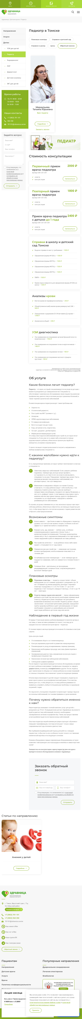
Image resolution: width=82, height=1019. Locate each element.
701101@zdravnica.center (16, 124)
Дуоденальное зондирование (56, 967)
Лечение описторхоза (53, 972)
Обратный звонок (67, 46)
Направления (9, 31)
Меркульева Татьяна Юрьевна (43, 108)
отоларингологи (54, 668)
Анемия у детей (21, 857)
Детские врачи (8, 972)
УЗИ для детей (13, 48)
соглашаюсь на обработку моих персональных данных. (15, 178)
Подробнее (8, 1004)
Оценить (63, 989)
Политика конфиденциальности (16, 985)
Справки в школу (38, 46)
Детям (6, 43)
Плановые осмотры (39, 39)
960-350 (10, 121)
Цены (52, 46)
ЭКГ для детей (12, 84)
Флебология (48, 976)
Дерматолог (12, 72)
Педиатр (10, 54)
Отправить (67, 802)
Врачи (4, 980)
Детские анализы (14, 78)
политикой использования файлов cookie (45, 1003)
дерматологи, (34, 668)
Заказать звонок (42, 129)
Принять (35, 1010)
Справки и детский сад (61, 39)
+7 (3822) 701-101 (13, 118)
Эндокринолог (12, 60)
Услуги (6, 37)
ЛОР (8, 66)
